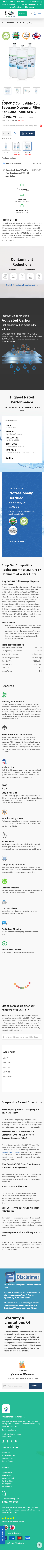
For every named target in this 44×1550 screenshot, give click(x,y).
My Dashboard (7, 1473)
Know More (13, 541)
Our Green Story (7, 1481)
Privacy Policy (7, 1486)
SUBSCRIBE (35, 1386)
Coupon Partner (7, 1461)
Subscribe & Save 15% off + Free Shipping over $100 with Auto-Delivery (17, 173)
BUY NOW (29, 133)
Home (3, 23)
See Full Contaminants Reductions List (20, 285)
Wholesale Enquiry (8, 1455)
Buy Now (10, 458)
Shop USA (22, 13)
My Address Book (8, 1478)
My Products (6, 1475)
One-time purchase (13, 163)
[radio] (4, 163)
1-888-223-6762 (10, 1502)
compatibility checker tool (11, 1152)
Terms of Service (7, 1458)
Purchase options (9, 158)
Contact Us (6, 1453)
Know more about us (9, 1430)
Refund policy (6, 1484)
